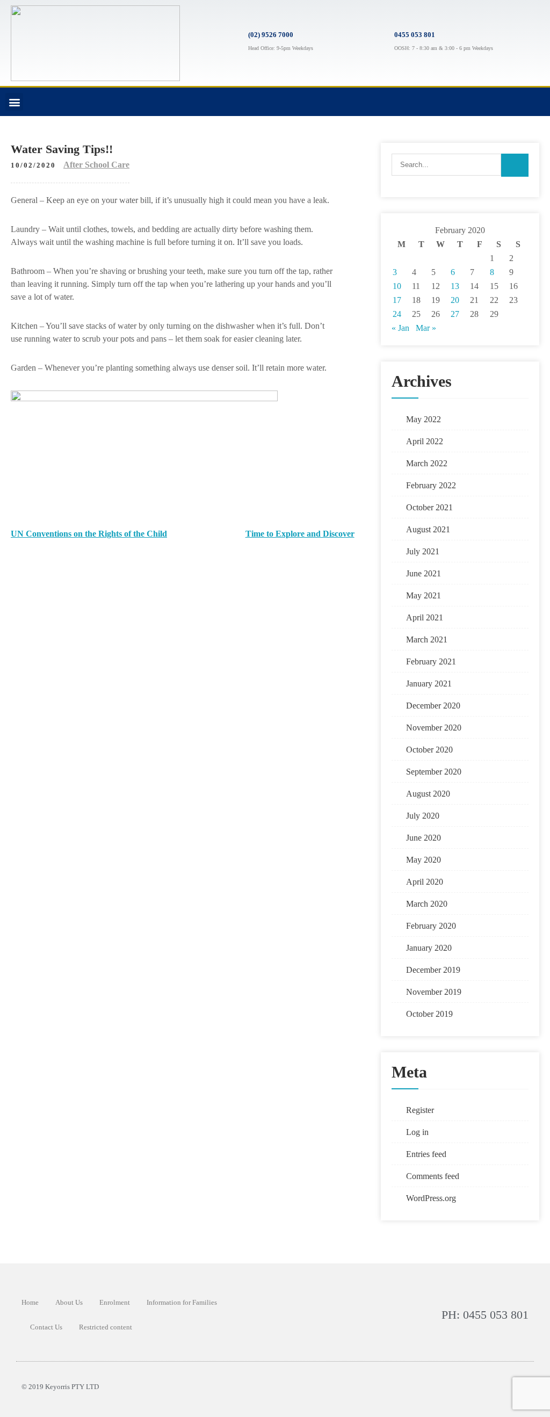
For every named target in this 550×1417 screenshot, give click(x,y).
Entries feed (426, 1154)
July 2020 (422, 815)
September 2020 (433, 771)
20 (455, 300)
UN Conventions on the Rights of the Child (89, 533)
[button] (14, 102)
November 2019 (433, 991)
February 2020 (431, 925)
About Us (69, 1302)
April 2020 (424, 881)
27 (455, 314)
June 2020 (423, 837)
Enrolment (114, 1302)
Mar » (426, 327)
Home (30, 1302)
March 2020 (426, 903)
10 (397, 286)
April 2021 (424, 617)
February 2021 (431, 661)
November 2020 (433, 727)
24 (397, 314)
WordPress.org (431, 1198)
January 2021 (429, 683)
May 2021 (423, 595)
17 (397, 300)
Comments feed (432, 1176)
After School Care (96, 164)
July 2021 (422, 551)
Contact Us (46, 1327)
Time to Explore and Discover (299, 533)
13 (455, 286)
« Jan (400, 327)
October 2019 (429, 1013)
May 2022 (423, 419)
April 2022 (424, 441)
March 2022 (426, 463)
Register (420, 1110)
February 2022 (431, 485)
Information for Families (182, 1302)
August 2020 (428, 793)
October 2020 (429, 749)
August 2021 (428, 529)
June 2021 (423, 573)
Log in (417, 1132)
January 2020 (429, 947)
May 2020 (423, 859)
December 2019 (433, 969)
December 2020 (433, 705)
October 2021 (429, 507)
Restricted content (105, 1327)
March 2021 (426, 639)
